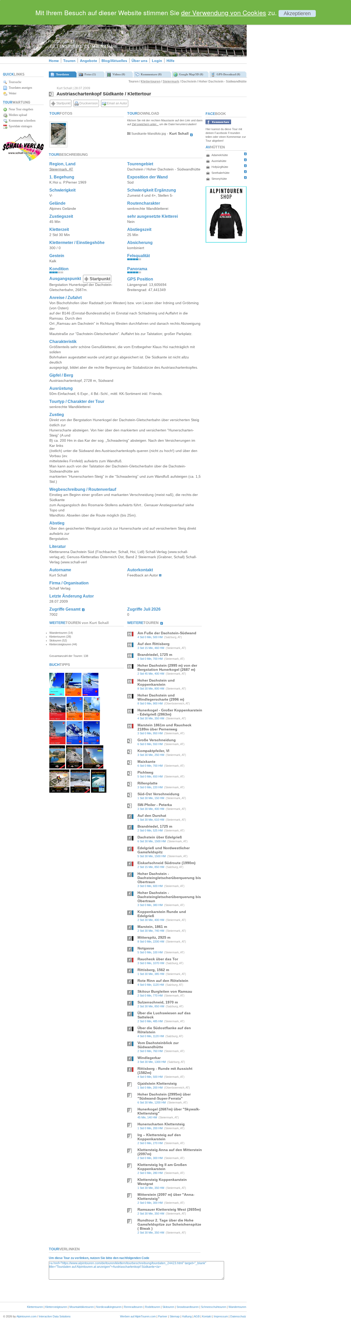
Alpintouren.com (26, 1316)
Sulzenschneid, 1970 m (157, 1002)
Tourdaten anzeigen (19, 87)
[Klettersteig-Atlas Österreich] (59, 791)
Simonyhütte (219, 178)
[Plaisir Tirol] (57, 743)
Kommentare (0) (150, 74)
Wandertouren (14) (61, 632)
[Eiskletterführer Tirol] (56, 694)
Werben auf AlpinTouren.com (138, 1316)
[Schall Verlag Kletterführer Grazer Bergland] (74, 767)
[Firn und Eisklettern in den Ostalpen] (90, 694)
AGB (197, 1316)
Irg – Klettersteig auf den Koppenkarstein (159, 1137)
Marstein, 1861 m (152, 927)
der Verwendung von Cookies (223, 12)
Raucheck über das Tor (157, 959)
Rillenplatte (147, 783)
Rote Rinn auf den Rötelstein (162, 981)
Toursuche (14, 82)
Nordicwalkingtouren (109, 1306)
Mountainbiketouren (81, 1306)
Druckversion (88, 103)
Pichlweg (145, 772)
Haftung (187, 1316)
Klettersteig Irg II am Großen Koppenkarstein (162, 1167)
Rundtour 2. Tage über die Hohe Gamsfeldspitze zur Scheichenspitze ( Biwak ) (169, 1224)
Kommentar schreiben (21, 120)
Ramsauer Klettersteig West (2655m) (169, 1209)
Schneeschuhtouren (213, 1306)
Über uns (139, 61)
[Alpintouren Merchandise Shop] (226, 241)
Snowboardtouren (188, 1306)
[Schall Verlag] (23, 159)
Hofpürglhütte (219, 166)
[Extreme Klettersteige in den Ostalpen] (73, 694)
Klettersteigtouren (56, 1306)
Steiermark (171, 81)
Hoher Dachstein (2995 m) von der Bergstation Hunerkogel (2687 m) (167, 667)
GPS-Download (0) (227, 74)
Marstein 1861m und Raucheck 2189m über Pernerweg (164, 727)
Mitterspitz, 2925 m (153, 937)
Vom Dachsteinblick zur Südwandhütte (158, 1045)
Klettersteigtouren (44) (63, 644)
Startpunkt (63, 103)
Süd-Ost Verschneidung (158, 794)
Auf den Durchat (151, 815)
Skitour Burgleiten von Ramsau (164, 991)
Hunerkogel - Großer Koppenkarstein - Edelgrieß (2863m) (169, 712)
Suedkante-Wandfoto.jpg (148, 133)
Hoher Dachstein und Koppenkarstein (156, 682)
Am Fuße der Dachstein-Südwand (166, 633)
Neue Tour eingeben (20, 109)
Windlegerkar (149, 1058)
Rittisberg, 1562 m (153, 970)
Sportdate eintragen (19, 126)
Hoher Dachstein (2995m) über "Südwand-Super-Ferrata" (164, 1096)
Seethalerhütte (220, 172)
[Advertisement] (290, 88)
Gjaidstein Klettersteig (157, 1083)
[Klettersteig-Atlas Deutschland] (93, 767)
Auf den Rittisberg (153, 644)
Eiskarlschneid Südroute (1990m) (166, 863)
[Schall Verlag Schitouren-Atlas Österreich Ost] (80, 791)
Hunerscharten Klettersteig (161, 1124)
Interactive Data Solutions (55, 1316)
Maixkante (146, 761)
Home (54, 61)
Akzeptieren (297, 13)
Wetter (11, 93)
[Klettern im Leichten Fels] (57, 719)
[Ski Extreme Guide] (74, 743)
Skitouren (168, 1306)
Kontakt (206, 1316)
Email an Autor (116, 103)
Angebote (88, 61)
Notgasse (145, 948)
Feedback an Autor (142, 575)
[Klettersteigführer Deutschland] (75, 719)
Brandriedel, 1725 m (154, 655)
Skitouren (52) (58, 640)
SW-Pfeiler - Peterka (154, 805)
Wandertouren (237, 1306)
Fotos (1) (89, 74)
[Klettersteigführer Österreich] (92, 719)
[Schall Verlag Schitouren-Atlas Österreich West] (98, 791)
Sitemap (175, 1316)
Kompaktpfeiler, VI (153, 751)
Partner (162, 1316)
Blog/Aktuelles (114, 61)
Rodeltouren (152, 1306)
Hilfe (170, 61)
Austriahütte (218, 160)
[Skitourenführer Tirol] (92, 743)
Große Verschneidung (156, 740)
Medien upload (17, 115)
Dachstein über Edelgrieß (159, 837)
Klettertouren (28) (60, 636)
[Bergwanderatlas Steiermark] (57, 767)
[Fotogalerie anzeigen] (58, 146)
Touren (69, 61)
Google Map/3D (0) (190, 74)
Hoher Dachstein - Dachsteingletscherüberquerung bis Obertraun (169, 878)
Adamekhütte (219, 155)
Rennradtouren (133, 1306)
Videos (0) (118, 74)
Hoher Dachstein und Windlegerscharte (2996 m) (160, 697)
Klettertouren (150, 81)
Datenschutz (238, 1316)
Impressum (221, 1316)
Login (157, 61)
